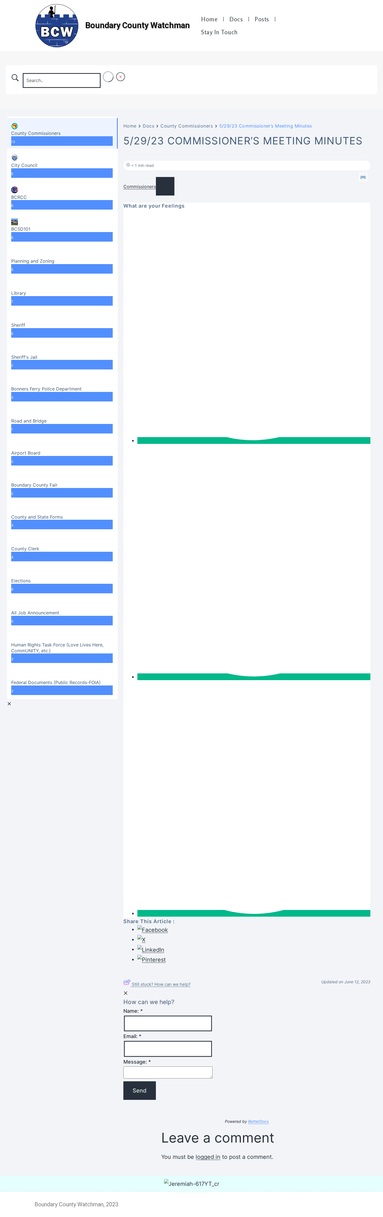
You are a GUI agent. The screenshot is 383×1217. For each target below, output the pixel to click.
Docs (236, 19)
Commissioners (139, 186)
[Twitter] (333, 31)
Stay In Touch (219, 32)
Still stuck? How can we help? (161, 984)
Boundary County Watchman (137, 25)
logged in (208, 1157)
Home (209, 19)
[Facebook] (326, 20)
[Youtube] (340, 20)
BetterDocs (258, 1121)
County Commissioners (186, 126)
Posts (262, 19)
